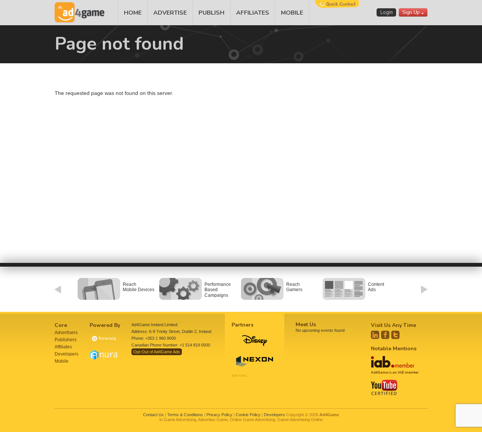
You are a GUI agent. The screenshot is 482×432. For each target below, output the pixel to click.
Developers (66, 354)
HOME (133, 13)
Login (386, 12)
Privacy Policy (219, 414)
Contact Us (153, 414)
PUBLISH (211, 13)
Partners (242, 324)
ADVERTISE (170, 13)
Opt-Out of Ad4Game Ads (156, 352)
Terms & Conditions (185, 414)
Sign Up (411, 12)
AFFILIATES (252, 13)
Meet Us (306, 324)
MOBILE (292, 13)
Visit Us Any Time (393, 325)
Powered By (105, 325)
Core (61, 325)
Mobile (62, 361)
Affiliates (63, 347)
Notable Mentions (393, 348)
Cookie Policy (248, 414)
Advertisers (66, 332)
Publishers (65, 339)
